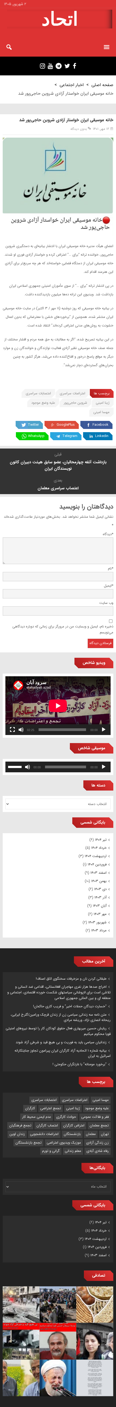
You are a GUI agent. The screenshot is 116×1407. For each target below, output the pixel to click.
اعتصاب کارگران (47, 1125)
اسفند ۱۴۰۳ (98, 873)
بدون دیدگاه (78, 128)
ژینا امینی (103, 403)
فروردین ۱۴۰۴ (97, 864)
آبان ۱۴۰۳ (100, 906)
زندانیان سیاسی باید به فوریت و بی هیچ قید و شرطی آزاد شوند (61, 1042)
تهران (105, 1134)
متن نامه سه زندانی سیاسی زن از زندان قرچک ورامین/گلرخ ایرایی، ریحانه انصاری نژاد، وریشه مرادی (61, 1017)
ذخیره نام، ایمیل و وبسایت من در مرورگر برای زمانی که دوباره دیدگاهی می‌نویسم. (62, 629)
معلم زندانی (73, 1151)
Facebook (100, 425)
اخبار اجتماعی (72, 85)
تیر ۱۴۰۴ (101, 840)
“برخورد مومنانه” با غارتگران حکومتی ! (80, 1064)
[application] (58, 705)
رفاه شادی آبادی (97, 1151)
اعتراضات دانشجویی (44, 1134)
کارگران (30, 1108)
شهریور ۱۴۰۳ (97, 922)
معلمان (91, 1134)
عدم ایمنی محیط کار (36, 1117)
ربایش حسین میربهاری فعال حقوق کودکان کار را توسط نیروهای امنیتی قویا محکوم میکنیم (58, 1031)
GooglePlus (66, 425)
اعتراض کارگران (73, 1125)
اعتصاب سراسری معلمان (58, 488)
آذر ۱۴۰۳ (100, 897)
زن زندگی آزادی (97, 1142)
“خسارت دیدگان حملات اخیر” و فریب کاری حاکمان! (70, 1006)
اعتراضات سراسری (72, 393)
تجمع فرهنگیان (20, 1125)
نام (110, 568)
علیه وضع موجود (43, 403)
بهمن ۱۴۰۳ (99, 881)
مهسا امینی (101, 412)
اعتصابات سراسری (38, 393)
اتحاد (60, 19)
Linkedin (101, 436)
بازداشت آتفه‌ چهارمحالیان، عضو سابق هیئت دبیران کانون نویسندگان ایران (58, 465)
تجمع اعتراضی (50, 1108)
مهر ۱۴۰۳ (100, 914)
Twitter (33, 425)
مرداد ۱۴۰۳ (99, 930)
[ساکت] (21, 729)
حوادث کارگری (66, 1117)
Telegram (69, 436)
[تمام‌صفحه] (12, 729)
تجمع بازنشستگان (28, 1142)
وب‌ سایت (106, 603)
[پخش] (103, 729)
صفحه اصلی (102, 85)
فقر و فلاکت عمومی (95, 1117)
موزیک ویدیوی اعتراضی (64, 1142)
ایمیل (108, 586)
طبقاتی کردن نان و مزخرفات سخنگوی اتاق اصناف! (71, 979)
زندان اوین (17, 1134)
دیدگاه (108, 534)
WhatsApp (36, 436)
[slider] (15, 766)
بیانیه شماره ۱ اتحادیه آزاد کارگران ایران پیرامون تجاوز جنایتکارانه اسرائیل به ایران (63, 1053)
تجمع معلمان (99, 1125)
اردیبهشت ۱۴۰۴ (96, 856)
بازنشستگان (72, 1134)
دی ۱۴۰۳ (100, 889)
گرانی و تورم (51, 1151)
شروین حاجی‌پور (75, 403)
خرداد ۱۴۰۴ (99, 848)
